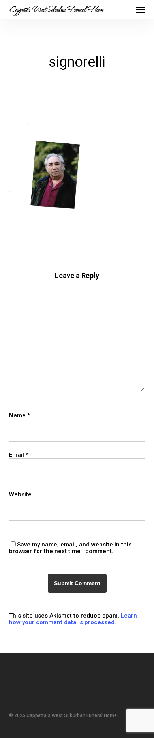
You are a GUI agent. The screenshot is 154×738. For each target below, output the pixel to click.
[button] (140, 9)
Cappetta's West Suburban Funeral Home (56, 9)
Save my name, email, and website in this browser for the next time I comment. (70, 548)
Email (18, 454)
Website (20, 494)
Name (19, 415)
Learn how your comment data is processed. (73, 619)
